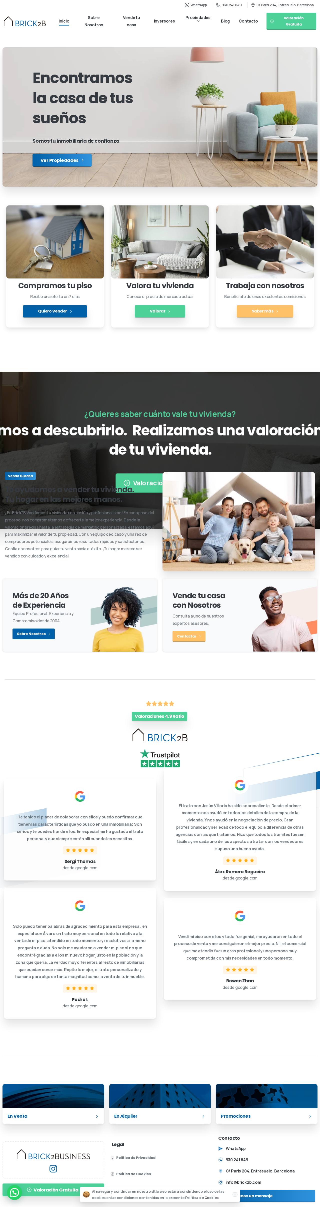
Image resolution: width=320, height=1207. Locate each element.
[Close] (235, 1194)
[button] (14, 1192)
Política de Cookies (201, 1197)
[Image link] (53, 1154)
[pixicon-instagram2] (53, 1168)
